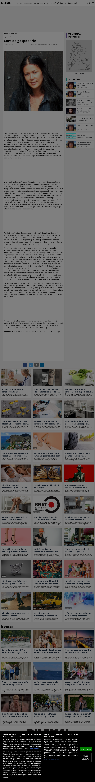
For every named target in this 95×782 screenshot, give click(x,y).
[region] (47, 756)
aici (16, 767)
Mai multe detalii (35, 748)
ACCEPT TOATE (86, 749)
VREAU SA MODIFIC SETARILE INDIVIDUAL (86, 757)
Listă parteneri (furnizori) (52, 759)
